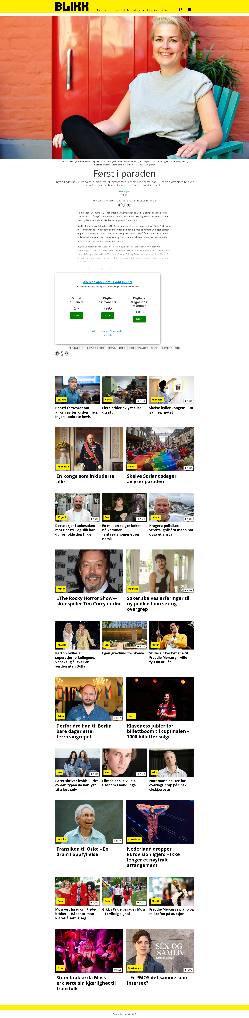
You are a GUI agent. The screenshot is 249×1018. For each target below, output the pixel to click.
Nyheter (116, 10)
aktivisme (73, 348)
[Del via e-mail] (128, 205)
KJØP (76, 315)
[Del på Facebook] (120, 205)
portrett (167, 348)
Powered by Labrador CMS (124, 1014)
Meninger (139, 10)
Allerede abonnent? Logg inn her (107, 282)
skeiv (177, 348)
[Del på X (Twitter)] (124, 205)
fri (83, 348)
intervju (112, 348)
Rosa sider (153, 10)
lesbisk (122, 348)
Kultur (127, 10)
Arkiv (164, 10)
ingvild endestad (96, 348)
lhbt (131, 348)
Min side (108, 335)
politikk (155, 348)
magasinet (142, 348)
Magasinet (103, 10)
